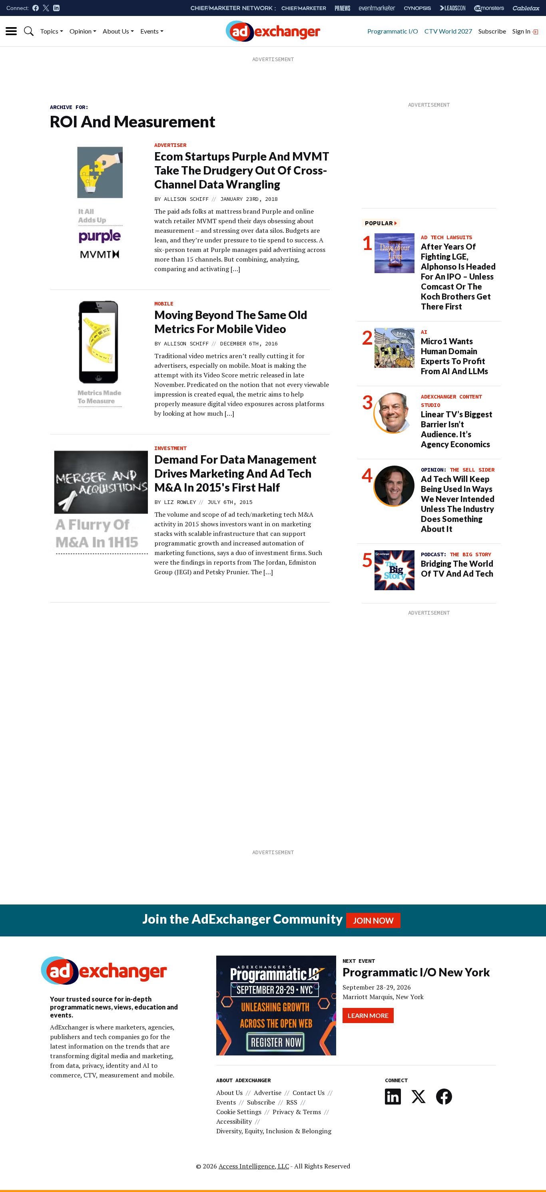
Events (149, 31)
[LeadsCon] (452, 8)
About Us (116, 31)
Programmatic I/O (392, 31)
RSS (291, 1102)
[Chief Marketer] (303, 8)
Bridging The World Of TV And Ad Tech (457, 568)
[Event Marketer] (377, 8)
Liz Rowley (180, 502)
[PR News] (342, 8)
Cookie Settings (238, 1111)
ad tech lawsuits (446, 237)
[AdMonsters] (489, 8)
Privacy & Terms (297, 1111)
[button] (29, 31)
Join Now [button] (373, 920)
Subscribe (492, 31)
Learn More (368, 1015)
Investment (170, 448)
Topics (49, 31)
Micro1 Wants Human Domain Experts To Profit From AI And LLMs (454, 356)
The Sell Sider (472, 469)
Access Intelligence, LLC (254, 1166)
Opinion (81, 31)
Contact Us (309, 1092)
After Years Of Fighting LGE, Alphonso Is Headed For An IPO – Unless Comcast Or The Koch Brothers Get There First (458, 276)
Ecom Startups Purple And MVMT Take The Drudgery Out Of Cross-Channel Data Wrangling (241, 170)
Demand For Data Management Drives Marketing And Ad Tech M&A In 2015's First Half (235, 473)
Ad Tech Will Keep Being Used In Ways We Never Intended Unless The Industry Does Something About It (457, 504)
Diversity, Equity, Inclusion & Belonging (273, 1131)
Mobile (163, 303)
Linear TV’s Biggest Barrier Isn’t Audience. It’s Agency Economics (456, 429)
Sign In (522, 31)
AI (424, 331)
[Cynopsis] (417, 8)
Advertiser (170, 145)
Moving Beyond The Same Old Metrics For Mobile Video (230, 321)
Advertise (267, 1092)
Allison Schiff (186, 198)
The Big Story (470, 554)
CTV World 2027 (448, 31)
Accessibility (234, 1121)
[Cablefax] (526, 8)
